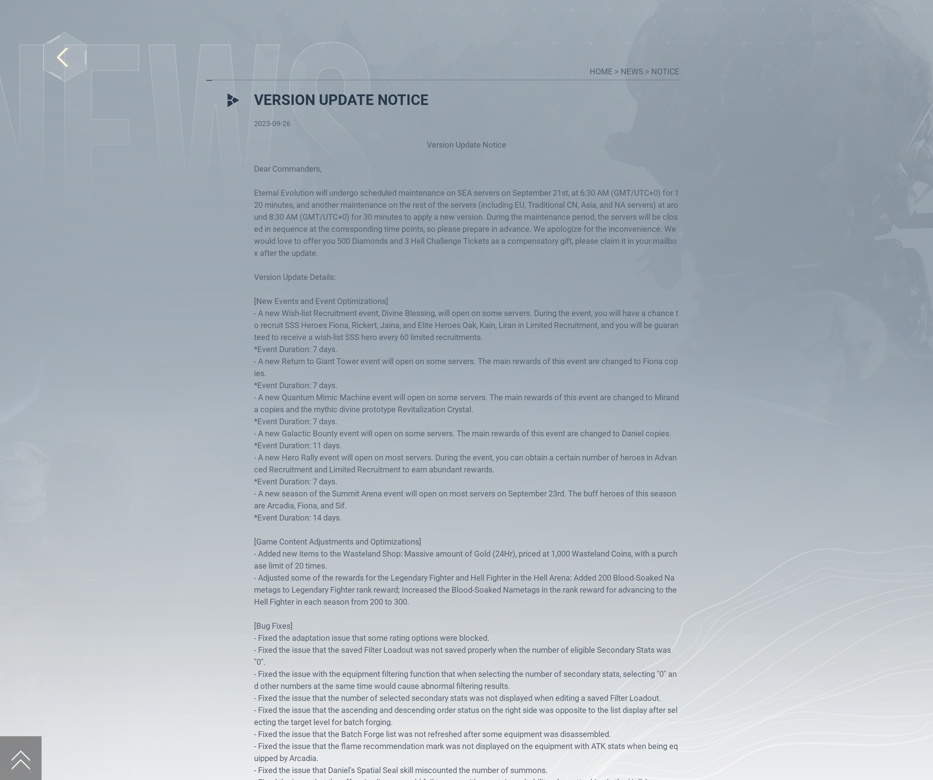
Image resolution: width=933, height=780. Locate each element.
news (633, 71)
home (602, 71)
